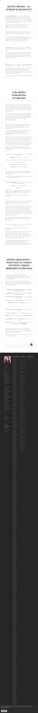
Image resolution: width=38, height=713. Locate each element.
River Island (12, 157)
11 (5, 346)
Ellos (7, 159)
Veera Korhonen (22, 11)
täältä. (15, 191)
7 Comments (29, 100)
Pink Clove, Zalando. (19, 48)
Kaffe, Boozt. (8, 64)
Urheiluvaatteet (23, 441)
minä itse (22, 405)
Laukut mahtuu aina (22, 396)
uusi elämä (22, 443)
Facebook (6, 429)
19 (26, 346)
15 (15, 346)
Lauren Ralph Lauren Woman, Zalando (14, 289)
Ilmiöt (22, 371)
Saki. (16, 188)
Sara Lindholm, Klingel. (11, 182)
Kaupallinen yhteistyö (22, 382)
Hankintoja (23, 365)
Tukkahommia (22, 434)
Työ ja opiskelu (22, 439)
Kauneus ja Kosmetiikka (23, 379)
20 (28, 346)
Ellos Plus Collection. (18, 33)
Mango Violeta (20, 300)
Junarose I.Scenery (26, 315)
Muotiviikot (23, 408)
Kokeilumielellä (22, 389)
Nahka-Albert (13, 164)
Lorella (22, 132)
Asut (22, 363)
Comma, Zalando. (9, 32)
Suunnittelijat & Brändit (23, 429)
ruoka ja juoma (22, 423)
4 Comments (29, 270)
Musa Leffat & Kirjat (22, 411)
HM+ (29, 309)
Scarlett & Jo (10, 302)
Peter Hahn (8, 300)
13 (10, 346)
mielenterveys (22, 403)
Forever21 (25, 313)
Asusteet (22, 362)
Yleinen (15, 11)
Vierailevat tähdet (22, 449)
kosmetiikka (23, 392)
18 (23, 346)
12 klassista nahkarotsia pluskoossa (19, 95)
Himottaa (22, 366)
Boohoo (22, 302)
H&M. (27, 47)
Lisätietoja (2, 708)
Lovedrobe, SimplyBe (10, 313)
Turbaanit (22, 436)
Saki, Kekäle (13, 166)
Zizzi (13, 162)
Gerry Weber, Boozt (9, 47)
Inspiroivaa (23, 375)
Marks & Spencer (10, 293)
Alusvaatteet (23, 359)
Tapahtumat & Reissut (22, 432)
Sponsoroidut (22, 426)
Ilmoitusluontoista (23, 373)
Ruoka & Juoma (22, 421)
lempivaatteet (22, 399)
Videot (22, 446)
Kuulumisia (23, 394)
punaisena (24, 323)
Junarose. (13, 185)
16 (18, 346)
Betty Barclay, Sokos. (27, 64)
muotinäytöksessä (11, 16)
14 (13, 346)
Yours (27, 32)
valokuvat (22, 445)
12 (7, 346)
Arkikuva (22, 360)
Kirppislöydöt (22, 386)
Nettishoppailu (22, 413)
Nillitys (22, 415)
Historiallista (22, 369)
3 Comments (29, 11)
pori (21, 418)
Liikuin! (22, 401)
